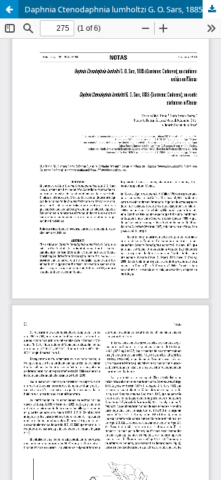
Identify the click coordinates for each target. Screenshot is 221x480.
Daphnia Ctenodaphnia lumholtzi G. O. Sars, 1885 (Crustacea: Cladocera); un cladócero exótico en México (123, 9)
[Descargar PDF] (212, 9)
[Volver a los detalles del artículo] (9, 9)
